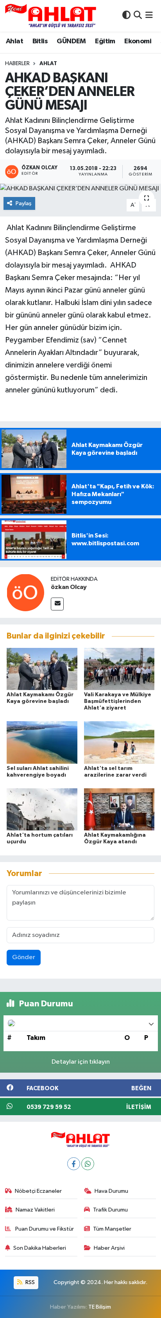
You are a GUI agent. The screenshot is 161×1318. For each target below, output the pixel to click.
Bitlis (40, 41)
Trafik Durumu (110, 1210)
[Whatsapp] (87, 1163)
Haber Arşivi (109, 1248)
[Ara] (138, 15)
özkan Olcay (69, 587)
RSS (29, 1282)
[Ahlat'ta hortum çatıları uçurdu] (42, 809)
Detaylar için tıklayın (81, 1062)
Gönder (23, 957)
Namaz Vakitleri (35, 1210)
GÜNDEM (71, 41)
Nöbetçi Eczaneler (38, 1191)
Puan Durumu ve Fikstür (44, 1229)
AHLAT (48, 63)
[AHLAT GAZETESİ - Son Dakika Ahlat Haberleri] (50, 16)
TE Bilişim (99, 1307)
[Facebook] (73, 1163)
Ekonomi (137, 41)
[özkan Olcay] (25, 592)
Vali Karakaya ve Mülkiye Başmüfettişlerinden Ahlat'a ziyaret (117, 701)
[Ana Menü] (149, 15)
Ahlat (14, 41)
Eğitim (105, 41)
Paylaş (24, 203)
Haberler (17, 63)
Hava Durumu (111, 1191)
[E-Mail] (57, 604)
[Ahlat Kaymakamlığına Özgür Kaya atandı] (119, 809)
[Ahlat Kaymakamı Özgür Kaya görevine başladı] (42, 668)
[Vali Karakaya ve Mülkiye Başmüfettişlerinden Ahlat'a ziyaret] (119, 668)
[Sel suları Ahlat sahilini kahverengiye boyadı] (42, 742)
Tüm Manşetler (112, 1229)
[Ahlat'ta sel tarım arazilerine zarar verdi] (119, 742)
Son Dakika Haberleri (39, 1248)
